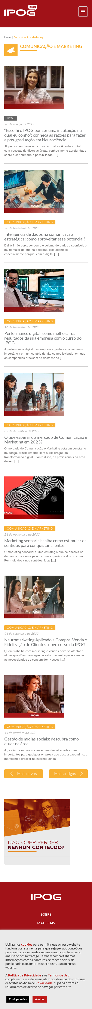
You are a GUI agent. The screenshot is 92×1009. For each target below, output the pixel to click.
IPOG (10, 118)
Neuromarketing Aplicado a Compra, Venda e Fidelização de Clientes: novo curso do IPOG (45, 642)
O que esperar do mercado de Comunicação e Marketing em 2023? (45, 439)
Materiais (46, 923)
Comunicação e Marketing (30, 222)
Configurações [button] (18, 999)
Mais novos (26, 773)
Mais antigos (65, 773)
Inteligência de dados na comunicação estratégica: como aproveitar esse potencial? (44, 236)
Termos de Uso (59, 975)
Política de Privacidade (24, 975)
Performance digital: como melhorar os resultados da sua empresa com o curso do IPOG (43, 338)
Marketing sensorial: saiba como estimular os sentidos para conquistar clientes (45, 543)
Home (7, 37)
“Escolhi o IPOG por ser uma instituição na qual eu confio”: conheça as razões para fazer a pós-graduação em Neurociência (45, 135)
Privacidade (44, 983)
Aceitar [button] (39, 999)
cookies (26, 944)
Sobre (46, 914)
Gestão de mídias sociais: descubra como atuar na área (41, 741)
